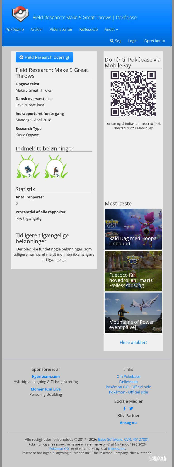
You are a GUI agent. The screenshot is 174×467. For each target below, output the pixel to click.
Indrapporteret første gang (40, 113)
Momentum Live (45, 389)
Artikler (37, 29)
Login (133, 40)
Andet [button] (110, 29)
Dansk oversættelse (33, 98)
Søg (117, 40)
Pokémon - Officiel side (128, 392)
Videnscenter (61, 29)
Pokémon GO (59, 448)
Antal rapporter (30, 197)
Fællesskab (88, 29)
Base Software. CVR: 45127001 (123, 439)
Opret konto (154, 40)
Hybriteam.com (46, 376)
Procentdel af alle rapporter (40, 212)
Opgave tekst (27, 83)
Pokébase (14, 29)
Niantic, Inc (116, 448)
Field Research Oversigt (46, 57)
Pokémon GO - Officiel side (128, 386)
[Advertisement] (133, 167)
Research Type (28, 128)
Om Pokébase (128, 376)
